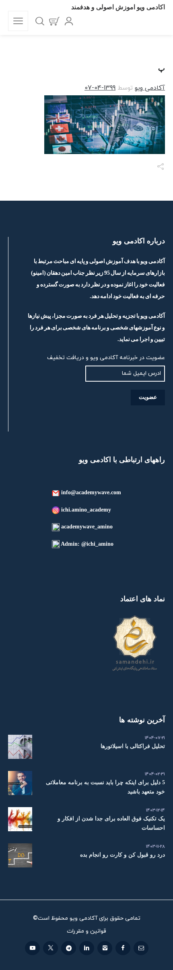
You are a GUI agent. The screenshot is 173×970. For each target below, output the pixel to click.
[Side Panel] (18, 21)
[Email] (141, 948)
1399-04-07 (99, 88)
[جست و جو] (40, 21)
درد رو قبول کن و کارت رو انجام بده (122, 855)
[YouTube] (32, 948)
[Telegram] (68, 948)
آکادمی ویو (150, 88)
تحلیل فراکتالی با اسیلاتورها (133, 746)
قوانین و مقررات (86, 931)
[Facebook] (122, 948)
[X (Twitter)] (50, 948)
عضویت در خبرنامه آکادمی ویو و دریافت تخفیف (106, 358)
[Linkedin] (86, 948)
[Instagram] (104, 948)
